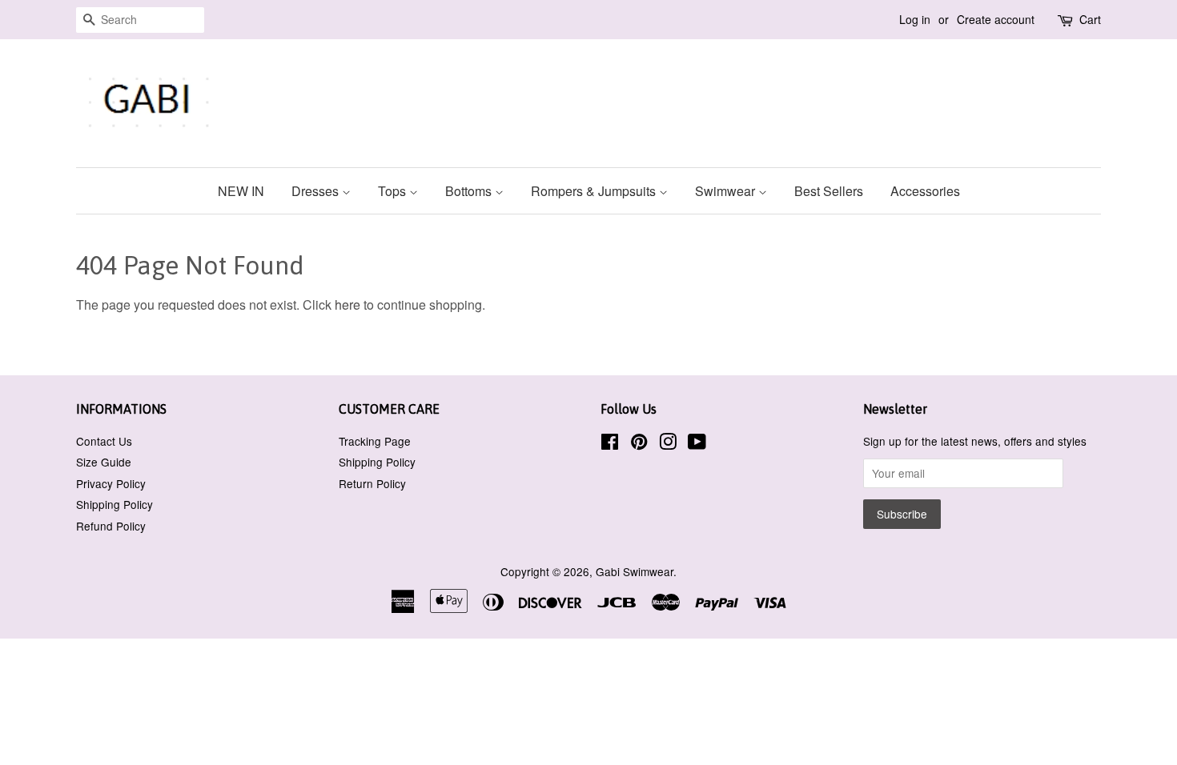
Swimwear (726, 191)
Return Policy (372, 483)
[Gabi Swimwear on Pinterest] (639, 444)
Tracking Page (375, 441)
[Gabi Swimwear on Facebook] (610, 444)
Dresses (316, 191)
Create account (995, 19)
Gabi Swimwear (634, 571)
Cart (1090, 19)
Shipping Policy (114, 504)
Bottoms (470, 191)
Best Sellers (828, 191)
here (347, 304)
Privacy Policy (111, 483)
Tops (393, 191)
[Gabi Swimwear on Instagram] (668, 444)
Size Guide (103, 462)
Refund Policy (111, 526)
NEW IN (241, 191)
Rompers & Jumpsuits (595, 191)
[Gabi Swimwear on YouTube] (697, 444)
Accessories (925, 191)
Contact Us (104, 441)
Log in (914, 19)
